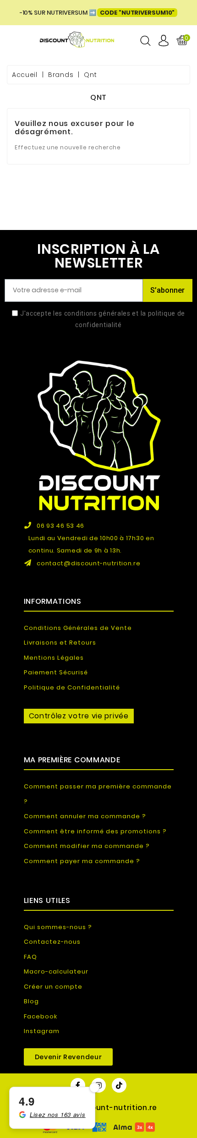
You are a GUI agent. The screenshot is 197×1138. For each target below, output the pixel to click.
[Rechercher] (145, 41)
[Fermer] (94, 1088)
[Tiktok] (119, 1085)
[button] (68, 1057)
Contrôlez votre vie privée (79, 716)
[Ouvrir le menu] (17, 40)
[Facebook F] (78, 1085)
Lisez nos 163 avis (58, 1114)
